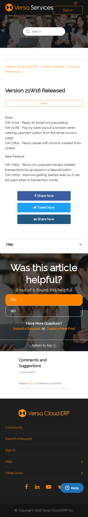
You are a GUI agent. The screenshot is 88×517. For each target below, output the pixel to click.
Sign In (10, 450)
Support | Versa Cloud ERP (21, 66)
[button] (75, 3)
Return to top (42, 345)
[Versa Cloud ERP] (44, 413)
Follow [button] (44, 103)
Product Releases (54, 66)
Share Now (45, 196)
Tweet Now (45, 207)
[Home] (29, 7)
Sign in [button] (68, 10)
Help (8, 461)
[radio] (44, 299)
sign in (32, 383)
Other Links (13, 473)
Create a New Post (61, 329)
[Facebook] (26, 487)
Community (14, 427)
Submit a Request (26, 329)
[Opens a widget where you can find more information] (58, 499)
